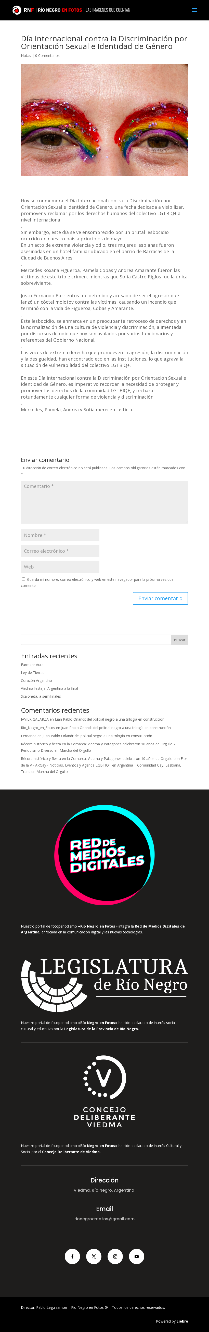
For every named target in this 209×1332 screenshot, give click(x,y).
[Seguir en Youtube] (136, 1256)
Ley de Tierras (32, 672)
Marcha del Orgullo (75, 750)
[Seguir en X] (93, 1256)
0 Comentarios (47, 55)
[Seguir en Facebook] (72, 1256)
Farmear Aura (32, 664)
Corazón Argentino (36, 680)
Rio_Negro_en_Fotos (38, 727)
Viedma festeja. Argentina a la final (49, 688)
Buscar (179, 639)
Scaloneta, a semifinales (41, 696)
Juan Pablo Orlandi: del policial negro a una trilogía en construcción (109, 719)
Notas (26, 55)
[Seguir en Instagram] (115, 1256)
